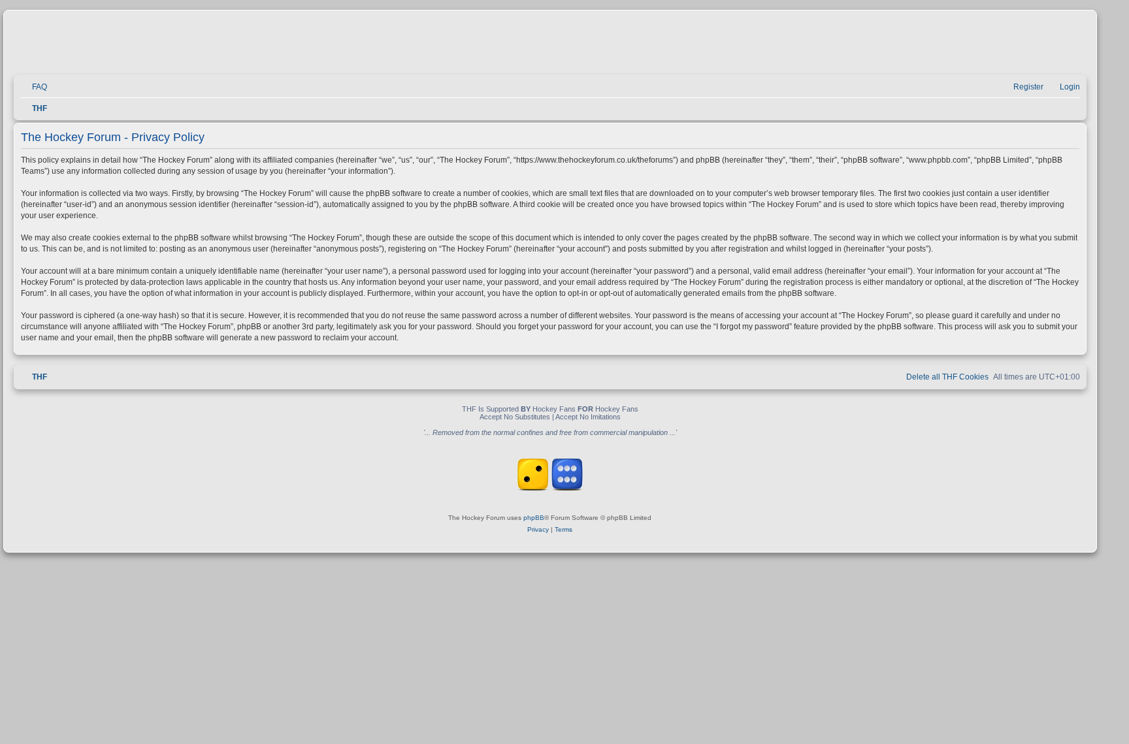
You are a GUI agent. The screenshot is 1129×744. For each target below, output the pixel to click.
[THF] (164, 46)
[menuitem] (33, 87)
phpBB (533, 517)
